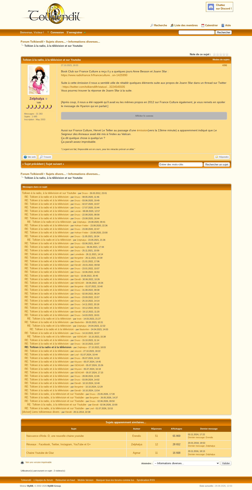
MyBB (30, 486)
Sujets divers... (56, 41)
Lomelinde (79, 254)
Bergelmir (78, 258)
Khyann (78, 362)
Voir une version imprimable (38, 462)
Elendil (77, 265)
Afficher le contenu (144, 116)
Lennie (77, 211)
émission (142, 130)
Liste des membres (186, 25)
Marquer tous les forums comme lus (115, 480)
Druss (85, 193)
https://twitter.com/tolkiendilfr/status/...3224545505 (94, 86)
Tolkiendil (26, 480)
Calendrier (211, 25)
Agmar (136, 452)
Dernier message (196, 437)
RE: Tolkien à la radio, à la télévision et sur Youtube (54, 393)
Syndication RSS (146, 480)
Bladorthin (79, 322)
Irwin (79, 319)
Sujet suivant (54, 163)
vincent (77, 351)
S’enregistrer (74, 32)
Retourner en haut (65, 480)
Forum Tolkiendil (32, 41)
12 (156, 444)
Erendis (136, 435)
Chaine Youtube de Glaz (40, 452)
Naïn (76, 276)
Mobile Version (86, 480)
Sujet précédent (34, 163)
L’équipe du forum (43, 480)
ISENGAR (79, 283)
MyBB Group (54, 486)
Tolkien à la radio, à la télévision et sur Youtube (49, 193)
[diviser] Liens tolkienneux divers (40, 411)
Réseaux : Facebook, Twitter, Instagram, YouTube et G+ (58, 444)
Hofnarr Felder (81, 225)
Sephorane (79, 247)
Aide (228, 25)
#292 (224, 65)
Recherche (160, 25)
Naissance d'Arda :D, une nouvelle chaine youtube (55, 435)
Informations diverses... (84, 41)
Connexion (57, 32)
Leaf (76, 354)
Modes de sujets (221, 59)
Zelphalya (81, 222)
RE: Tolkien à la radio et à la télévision (47, 196)
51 (156, 435)
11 (156, 452)
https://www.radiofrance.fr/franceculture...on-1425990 (94, 75)
